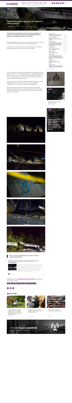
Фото (26, 5)
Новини (24, 3)
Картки (37, 3)
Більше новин (52, 68)
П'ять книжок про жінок (53, 52)
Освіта (45, 3)
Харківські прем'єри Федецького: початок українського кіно (55, 35)
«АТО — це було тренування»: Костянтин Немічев (54, 49)
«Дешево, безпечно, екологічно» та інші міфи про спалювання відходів (56, 66)
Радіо (41, 3)
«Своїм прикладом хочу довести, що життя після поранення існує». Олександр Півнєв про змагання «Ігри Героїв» (55, 44)
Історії (28, 3)
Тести (32, 3)
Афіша (23, 5)
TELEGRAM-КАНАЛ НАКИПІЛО (26, 279)
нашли (14, 42)
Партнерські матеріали (35, 5)
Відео (29, 5)
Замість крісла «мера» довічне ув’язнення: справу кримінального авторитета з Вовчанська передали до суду (56, 57)
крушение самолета (11, 283)
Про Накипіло (44, 5)
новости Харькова (20, 283)
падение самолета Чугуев (30, 283)
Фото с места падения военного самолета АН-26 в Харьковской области (24, 256)
